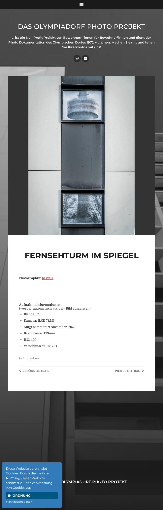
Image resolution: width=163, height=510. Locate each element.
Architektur (31, 358)
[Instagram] (77, 58)
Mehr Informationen (19, 501)
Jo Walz (47, 278)
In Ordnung (19, 495)
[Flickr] (85, 58)
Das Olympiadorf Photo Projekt (81, 26)
